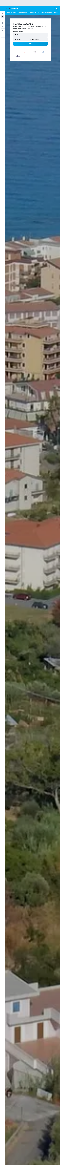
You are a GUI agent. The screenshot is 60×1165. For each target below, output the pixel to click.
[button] (2, 8)
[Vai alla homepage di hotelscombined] (12, 8)
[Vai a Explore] (3, 26)
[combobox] (19, 31)
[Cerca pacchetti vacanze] (3, 23)
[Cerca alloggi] (3, 16)
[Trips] (3, 30)
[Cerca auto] (3, 19)
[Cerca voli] (3, 13)
